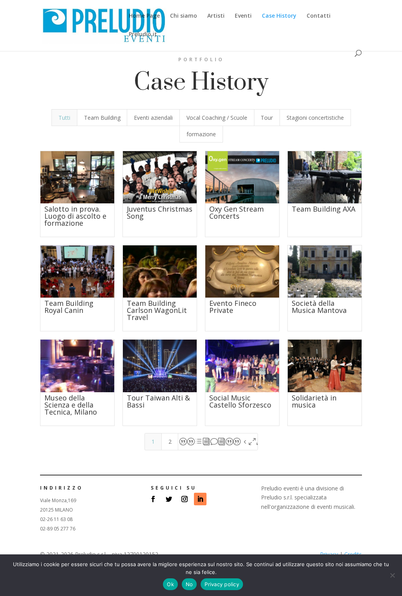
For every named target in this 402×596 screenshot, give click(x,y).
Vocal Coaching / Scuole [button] (216, 117)
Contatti (319, 16)
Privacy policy (222, 584)
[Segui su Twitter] (169, 499)
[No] (392, 575)
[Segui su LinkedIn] (200, 499)
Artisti (216, 16)
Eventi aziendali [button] (153, 117)
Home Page (144, 16)
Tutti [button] (64, 117)
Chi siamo (183, 16)
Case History (279, 16)
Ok (170, 584)
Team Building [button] (102, 117)
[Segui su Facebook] (153, 499)
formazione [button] (201, 134)
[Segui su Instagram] (184, 499)
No (189, 584)
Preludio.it (143, 34)
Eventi (243, 16)
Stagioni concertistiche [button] (315, 117)
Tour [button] (267, 117)
